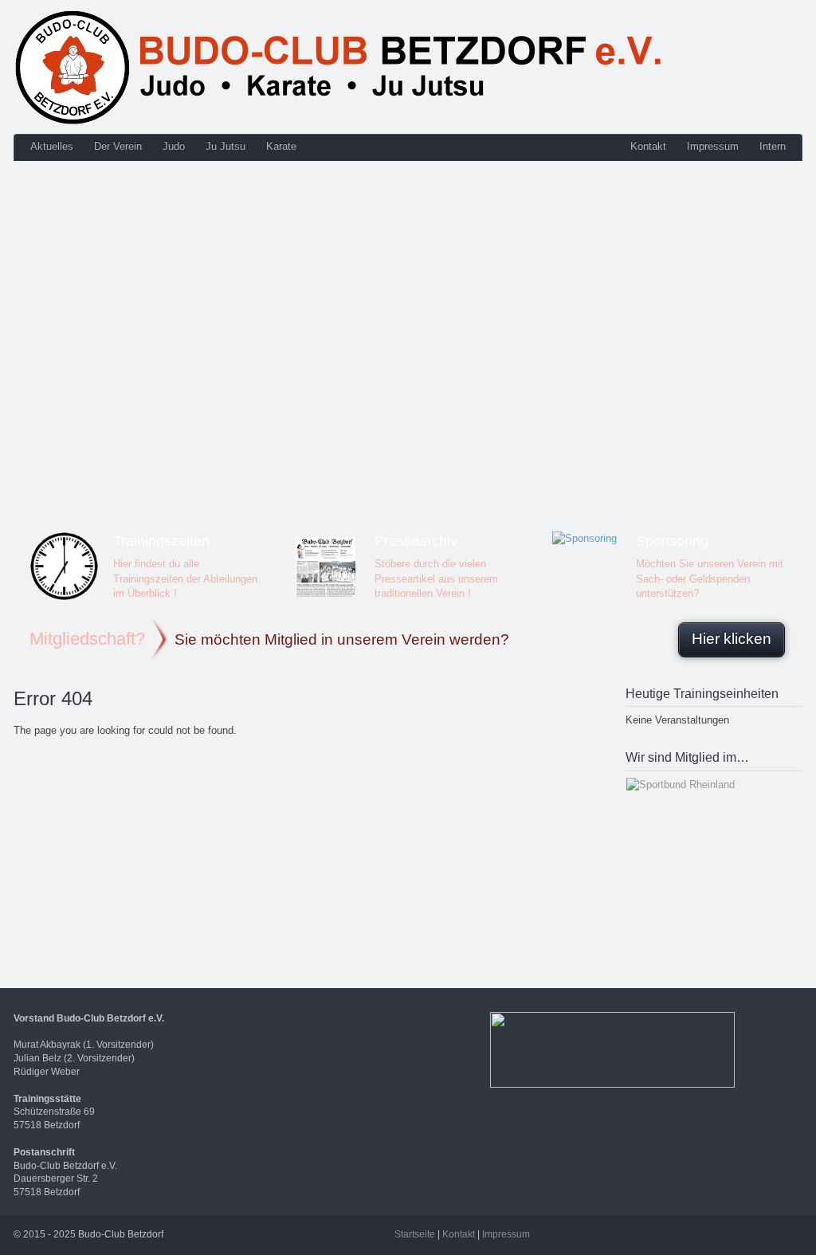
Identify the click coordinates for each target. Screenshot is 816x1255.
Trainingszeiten (161, 541)
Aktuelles (51, 146)
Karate (281, 146)
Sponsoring (672, 541)
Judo (174, 146)
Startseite (414, 1234)
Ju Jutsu (225, 146)
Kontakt (648, 146)
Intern (772, 146)
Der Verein (118, 146)
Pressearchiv (416, 541)
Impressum (713, 146)
